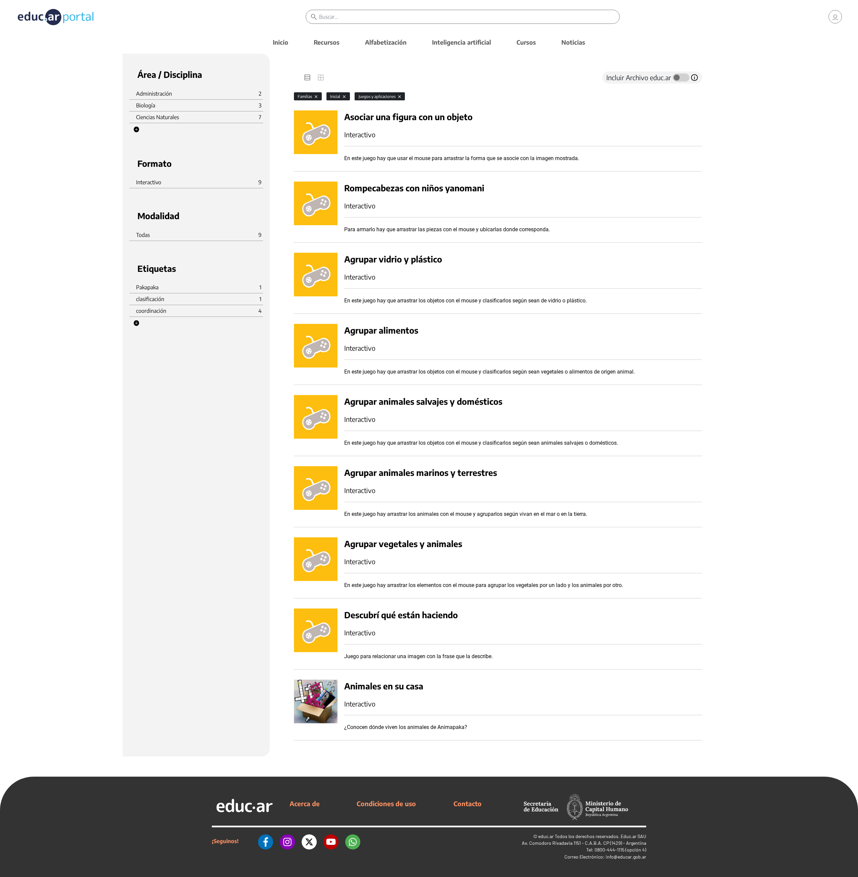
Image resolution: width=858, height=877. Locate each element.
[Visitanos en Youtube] (331, 841)
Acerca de (305, 803)
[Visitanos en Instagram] (287, 841)
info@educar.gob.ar (626, 857)
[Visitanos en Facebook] (265, 841)
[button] (136, 129)
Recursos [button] (327, 42)
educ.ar (546, 836)
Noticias (573, 42)
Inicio (280, 42)
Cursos (526, 42)
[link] (835, 16)
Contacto (467, 803)
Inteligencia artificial (461, 42)
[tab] (307, 77)
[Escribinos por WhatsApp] (352, 841)
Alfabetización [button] (386, 42)
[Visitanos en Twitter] (309, 841)
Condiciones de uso (386, 803)
